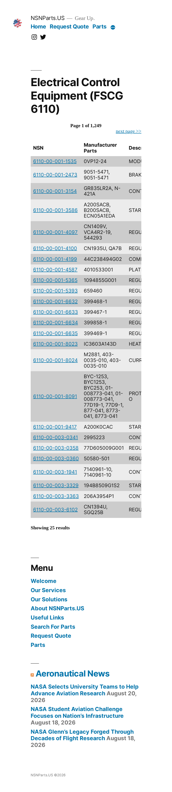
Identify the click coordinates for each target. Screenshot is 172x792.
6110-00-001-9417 (55, 427)
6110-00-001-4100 (55, 248)
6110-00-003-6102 (55, 510)
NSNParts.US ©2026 (48, 775)
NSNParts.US (48, 18)
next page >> (128, 131)
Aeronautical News (73, 673)
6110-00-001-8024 (55, 360)
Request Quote (69, 26)
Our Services (48, 590)
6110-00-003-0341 (55, 437)
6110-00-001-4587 (55, 270)
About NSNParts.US (57, 608)
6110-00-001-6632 (55, 301)
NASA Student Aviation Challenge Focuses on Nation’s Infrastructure (77, 712)
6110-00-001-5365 (55, 280)
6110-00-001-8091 (55, 396)
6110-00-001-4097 (55, 232)
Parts (99, 26)
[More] (113, 27)
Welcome (43, 581)
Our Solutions (49, 599)
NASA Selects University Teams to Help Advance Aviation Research (85, 690)
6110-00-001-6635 (55, 333)
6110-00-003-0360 (56, 458)
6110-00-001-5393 (55, 291)
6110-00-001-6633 (55, 312)
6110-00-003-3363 (56, 496)
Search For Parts (53, 626)
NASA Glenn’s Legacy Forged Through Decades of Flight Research (82, 735)
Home (38, 26)
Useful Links (47, 617)
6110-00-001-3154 (55, 191)
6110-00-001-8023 (55, 344)
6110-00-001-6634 (55, 322)
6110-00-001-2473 (55, 175)
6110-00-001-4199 (55, 259)
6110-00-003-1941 (55, 472)
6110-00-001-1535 (55, 161)
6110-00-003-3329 (56, 485)
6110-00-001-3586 (55, 210)
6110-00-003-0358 (56, 448)
